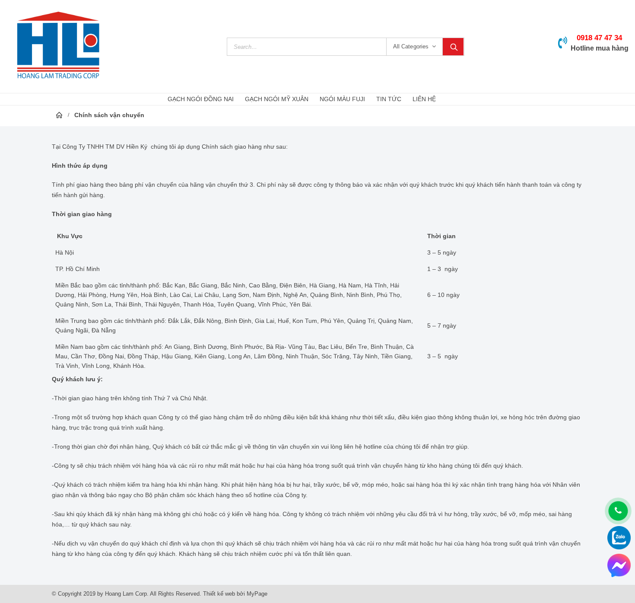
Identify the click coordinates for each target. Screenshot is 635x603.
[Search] (453, 46)
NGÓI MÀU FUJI (342, 99)
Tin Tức (388, 99)
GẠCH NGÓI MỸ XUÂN (276, 99)
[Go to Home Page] (59, 115)
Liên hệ (424, 99)
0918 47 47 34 (599, 38)
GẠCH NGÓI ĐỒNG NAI (201, 99)
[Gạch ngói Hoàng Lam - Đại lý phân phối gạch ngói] (58, 46)
